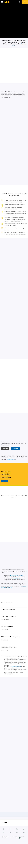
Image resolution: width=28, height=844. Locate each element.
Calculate (4, 480)
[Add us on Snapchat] (10, 832)
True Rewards (13, 58)
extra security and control (19, 517)
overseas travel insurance (17, 66)
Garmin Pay (13, 509)
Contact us (15, 836)
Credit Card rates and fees (16, 666)
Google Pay (17, 508)
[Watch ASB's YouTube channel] (24, 832)
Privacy (3, 838)
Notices (16, 838)
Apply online (5, 32)
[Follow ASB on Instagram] (24, 829)
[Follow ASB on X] (10, 829)
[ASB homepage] (7, 2)
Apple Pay (12, 508)
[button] (2, 2)
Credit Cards (3, 814)
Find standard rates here (10, 459)
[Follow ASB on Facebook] (3, 829)
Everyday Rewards (10, 163)
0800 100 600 (22, 704)
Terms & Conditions (21, 836)
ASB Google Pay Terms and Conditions (16, 755)
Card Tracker (12, 531)
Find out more (5, 270)
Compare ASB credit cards (8, 265)
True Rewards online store (19, 134)
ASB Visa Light (4, 318)
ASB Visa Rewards (5, 291)
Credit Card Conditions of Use (10, 732)
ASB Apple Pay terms (10, 759)
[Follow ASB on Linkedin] (17, 829)
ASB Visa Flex (4, 346)
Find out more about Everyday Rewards (8, 180)
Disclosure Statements (10, 838)
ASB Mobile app (21, 527)
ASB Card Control (16, 578)
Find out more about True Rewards (7, 137)
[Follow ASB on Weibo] (17, 832)
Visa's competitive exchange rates (16, 575)
